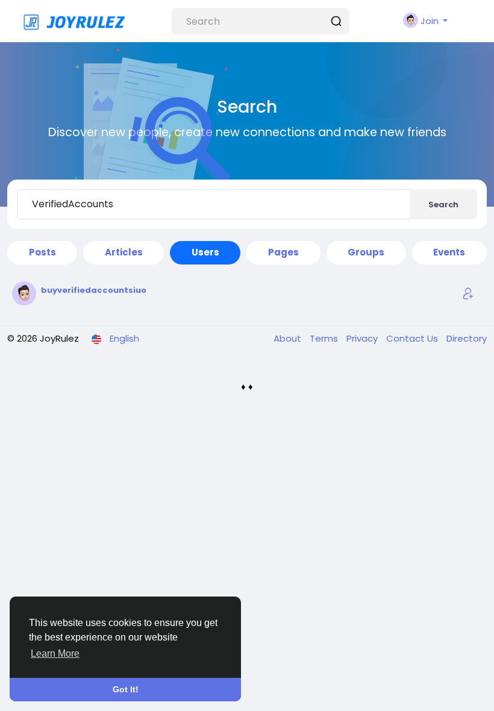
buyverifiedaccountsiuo (93, 290)
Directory (466, 338)
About (289, 338)
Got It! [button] (126, 689)
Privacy (363, 338)
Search (443, 204)
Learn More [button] (55, 653)
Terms (325, 338)
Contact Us (413, 338)
